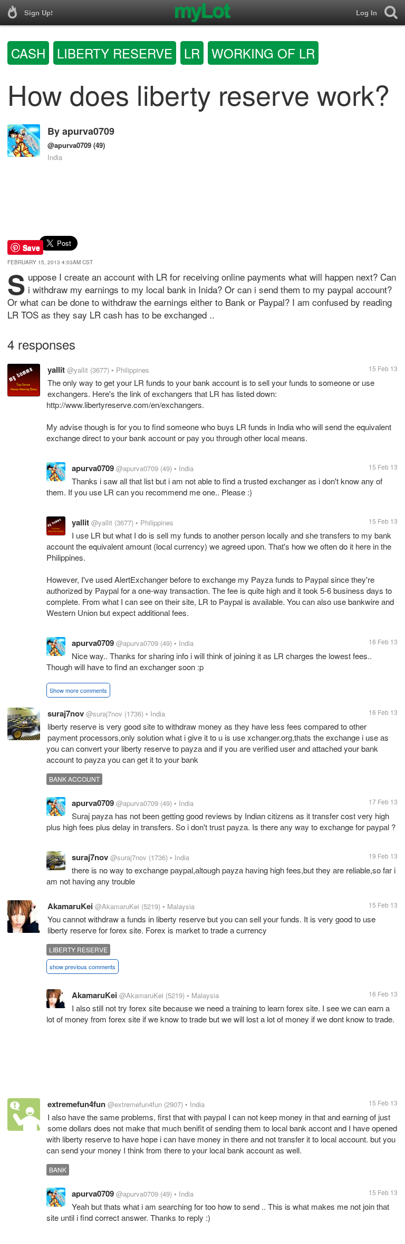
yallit (56, 369)
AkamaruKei (70, 906)
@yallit (77, 370)
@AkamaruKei (117, 906)
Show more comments (78, 690)
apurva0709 (88, 131)
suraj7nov (65, 713)
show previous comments (82, 966)
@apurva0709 (69, 145)
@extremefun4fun (135, 1104)
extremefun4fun (76, 1104)
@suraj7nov (104, 714)
